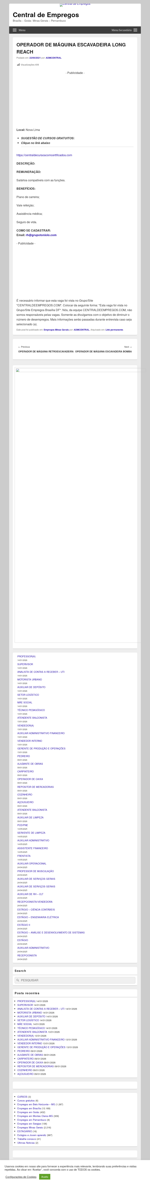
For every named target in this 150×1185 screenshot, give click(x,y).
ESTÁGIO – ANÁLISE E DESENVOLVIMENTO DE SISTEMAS (51, 932)
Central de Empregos (46, 14)
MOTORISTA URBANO (29, 679)
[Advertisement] (75, 100)
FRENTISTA (24, 856)
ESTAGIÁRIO (24, 1131)
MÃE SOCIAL (24, 702)
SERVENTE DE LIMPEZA (31, 832)
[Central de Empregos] (75, 3)
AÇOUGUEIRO (25, 802)
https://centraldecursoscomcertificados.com (44, 155)
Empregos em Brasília (29, 1108)
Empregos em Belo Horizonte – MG (36, 1104)
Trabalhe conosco (26, 1139)
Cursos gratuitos (26, 1100)
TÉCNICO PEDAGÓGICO (31, 710)
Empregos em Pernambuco (31, 1119)
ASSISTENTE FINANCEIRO (32, 848)
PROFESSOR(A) (26, 656)
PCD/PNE (22, 825)
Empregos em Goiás (28, 1112)
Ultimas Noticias (26, 1142)
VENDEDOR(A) (25, 725)
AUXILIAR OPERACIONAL (31, 863)
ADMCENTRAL (53, 57)
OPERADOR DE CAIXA (30, 779)
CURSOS (22, 1096)
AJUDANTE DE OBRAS (30, 763)
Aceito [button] (44, 1176)
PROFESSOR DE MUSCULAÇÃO (35, 871)
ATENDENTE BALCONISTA (32, 717)
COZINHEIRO (24, 794)
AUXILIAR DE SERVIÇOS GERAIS (36, 878)
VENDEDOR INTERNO (29, 740)
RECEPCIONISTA (27, 955)
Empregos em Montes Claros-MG (35, 1116)
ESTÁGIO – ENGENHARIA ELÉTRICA (38, 917)
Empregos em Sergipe (29, 1123)
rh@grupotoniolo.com (41, 235)
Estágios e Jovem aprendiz (31, 1135)
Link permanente (114, 329)
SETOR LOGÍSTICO (28, 694)
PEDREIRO (23, 756)
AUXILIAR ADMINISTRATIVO (33, 840)
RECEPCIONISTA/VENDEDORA (34, 901)
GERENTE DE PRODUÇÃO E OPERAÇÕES (41, 748)
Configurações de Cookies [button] (20, 1176)
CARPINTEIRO (25, 771)
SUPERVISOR (25, 664)
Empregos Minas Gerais (56, 329)
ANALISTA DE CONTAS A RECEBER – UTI (41, 672)
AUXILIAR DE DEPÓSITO (31, 687)
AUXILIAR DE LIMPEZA (30, 817)
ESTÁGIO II (23, 925)
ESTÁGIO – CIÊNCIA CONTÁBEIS (36, 909)
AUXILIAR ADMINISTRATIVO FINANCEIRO (41, 733)
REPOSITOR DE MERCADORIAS (35, 787)
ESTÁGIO (22, 940)
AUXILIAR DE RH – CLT (30, 894)
